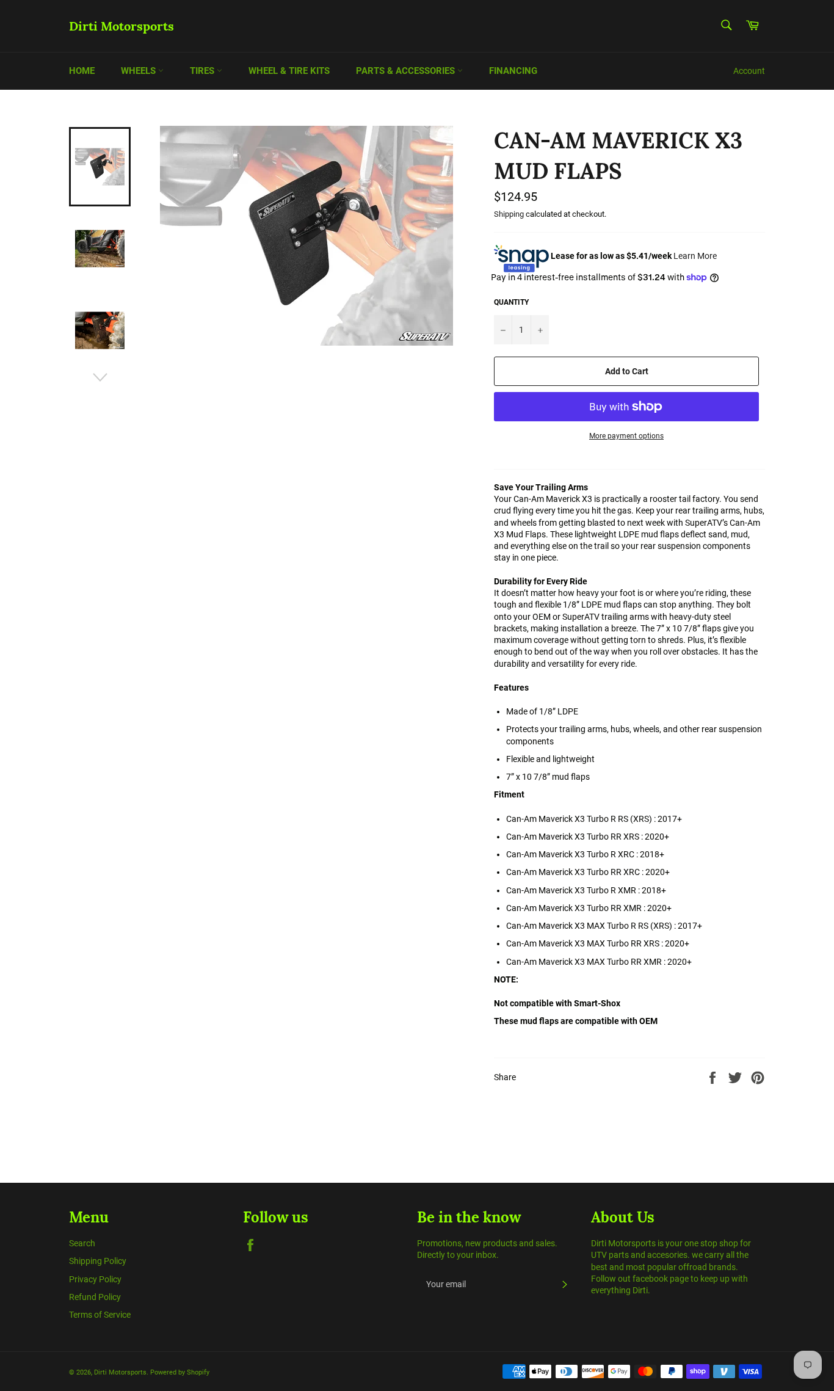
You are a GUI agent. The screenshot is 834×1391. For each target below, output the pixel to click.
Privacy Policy (95, 1279)
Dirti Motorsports (121, 26)
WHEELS (139, 70)
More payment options (626, 436)
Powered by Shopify (179, 1372)
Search (82, 1243)
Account (749, 71)
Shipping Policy (97, 1261)
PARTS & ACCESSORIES (406, 70)
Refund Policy (95, 1297)
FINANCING (513, 70)
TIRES (203, 70)
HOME (82, 70)
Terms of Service (100, 1315)
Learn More (695, 255)
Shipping (509, 214)
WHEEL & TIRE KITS (289, 70)
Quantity (511, 302)
